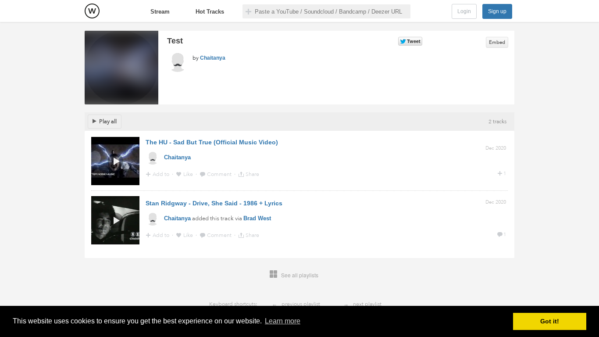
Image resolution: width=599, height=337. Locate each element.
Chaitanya (212, 58)
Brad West (257, 218)
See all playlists (299, 275)
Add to (162, 174)
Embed (497, 42)
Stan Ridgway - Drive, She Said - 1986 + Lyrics (214, 203)
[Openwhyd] (92, 11)
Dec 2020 (495, 148)
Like (188, 174)
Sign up (497, 11)
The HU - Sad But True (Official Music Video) (212, 142)
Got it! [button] (549, 321)
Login (464, 11)
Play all (108, 121)
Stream (160, 11)
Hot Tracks (210, 11)
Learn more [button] (282, 321)
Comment (220, 174)
